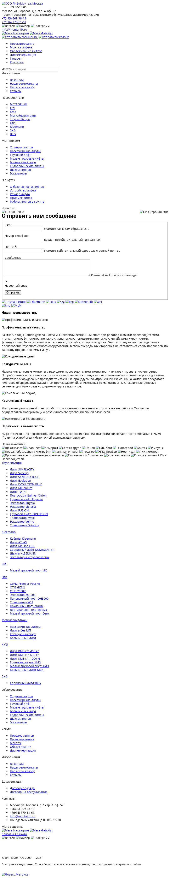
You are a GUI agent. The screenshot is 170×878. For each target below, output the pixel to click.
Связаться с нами (14, 834)
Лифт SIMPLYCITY (22, 469)
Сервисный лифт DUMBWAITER (32, 550)
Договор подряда (22, 788)
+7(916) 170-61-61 (14, 22)
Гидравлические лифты (27, 166)
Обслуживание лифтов (26, 51)
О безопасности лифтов (27, 187)
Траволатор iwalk (22, 518)
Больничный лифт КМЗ (26, 670)
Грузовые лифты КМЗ (25, 662)
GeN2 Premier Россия (25, 584)
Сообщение (13, 258)
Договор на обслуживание (28, 792)
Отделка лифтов (21, 147)
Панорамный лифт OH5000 (29, 598)
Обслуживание (20, 747)
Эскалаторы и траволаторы (29, 557)
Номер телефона (17, 236)
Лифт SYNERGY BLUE (24, 477)
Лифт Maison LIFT (22, 546)
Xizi (12, 108)
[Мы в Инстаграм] (15, 33)
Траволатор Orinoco (24, 525)
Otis (13, 123)
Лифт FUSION (19, 510)
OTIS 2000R (18, 591)
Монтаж (15, 743)
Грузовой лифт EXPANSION (29, 514)
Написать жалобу (22, 87)
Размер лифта (20, 194)
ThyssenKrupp (20, 119)
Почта (11, 247)
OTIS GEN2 (17, 587)
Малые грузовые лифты (27, 158)
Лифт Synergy (19, 473)
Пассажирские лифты (25, 151)
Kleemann (17, 127)
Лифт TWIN (18, 492)
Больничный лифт (23, 162)
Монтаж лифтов (21, 47)
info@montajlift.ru (14, 29)
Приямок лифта (21, 198)
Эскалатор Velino (22, 521)
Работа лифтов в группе (27, 201)
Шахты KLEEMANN (23, 553)
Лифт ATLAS (18, 542)
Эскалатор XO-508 (22, 595)
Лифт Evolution (20, 480)
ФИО (8, 225)
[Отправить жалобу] (54, 37)
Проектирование (22, 44)
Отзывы (15, 91)
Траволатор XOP (21, 602)
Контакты (17, 62)
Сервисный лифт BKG (25, 683)
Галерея (16, 58)
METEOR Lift (18, 104)
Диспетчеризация (23, 55)
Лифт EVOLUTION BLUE (26, 484)
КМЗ (13, 112)
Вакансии (17, 80)
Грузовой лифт (20, 155)
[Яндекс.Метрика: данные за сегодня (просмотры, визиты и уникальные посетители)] (15, 874)
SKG (13, 130)
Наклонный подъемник (26, 606)
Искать (7, 69)
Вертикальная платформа (28, 610)
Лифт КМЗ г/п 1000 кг (25, 658)
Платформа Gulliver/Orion (28, 495)
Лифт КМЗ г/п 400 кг (24, 651)
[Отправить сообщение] (20, 37)
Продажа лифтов (22, 735)
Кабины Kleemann (23, 538)
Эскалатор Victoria (23, 507)
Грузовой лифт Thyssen (26, 499)
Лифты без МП (20, 630)
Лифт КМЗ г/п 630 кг (24, 655)
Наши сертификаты (24, 83)
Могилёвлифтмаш (23, 115)
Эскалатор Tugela (22, 503)
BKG (13, 134)
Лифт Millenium (21, 488)
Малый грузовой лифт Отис (30, 613)
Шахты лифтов (20, 170)
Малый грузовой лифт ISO (28, 570)
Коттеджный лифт (23, 634)
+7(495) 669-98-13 (14, 18)
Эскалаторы (18, 173)
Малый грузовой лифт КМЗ (29, 666)
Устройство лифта (23, 190)
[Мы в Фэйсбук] (41, 33)
